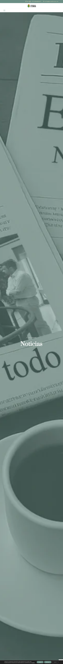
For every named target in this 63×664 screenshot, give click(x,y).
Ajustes (55, 662)
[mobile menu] (4, 10)
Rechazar (48, 662)
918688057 (37, 1)
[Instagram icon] (30, 1)
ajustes (33, 662)
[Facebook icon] (26, 1)
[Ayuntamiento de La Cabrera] (31, 6)
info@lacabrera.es (51, 1)
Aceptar (40, 662)
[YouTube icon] (28, 1)
